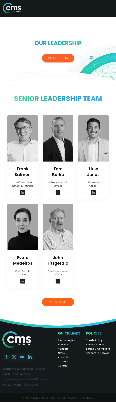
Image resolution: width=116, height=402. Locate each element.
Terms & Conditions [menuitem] (98, 349)
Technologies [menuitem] (66, 340)
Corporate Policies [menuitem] (97, 353)
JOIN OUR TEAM (58, 58)
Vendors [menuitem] (63, 349)
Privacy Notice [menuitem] (95, 344)
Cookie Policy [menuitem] (94, 340)
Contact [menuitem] (63, 365)
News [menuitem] (61, 353)
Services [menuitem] (63, 344)
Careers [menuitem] (63, 361)
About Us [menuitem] (63, 357)
